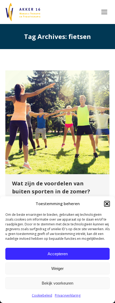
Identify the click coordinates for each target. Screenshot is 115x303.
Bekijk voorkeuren (57, 283)
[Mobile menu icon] (104, 12)
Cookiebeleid (42, 295)
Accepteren (58, 254)
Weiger (57, 268)
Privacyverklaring (67, 295)
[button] (107, 203)
